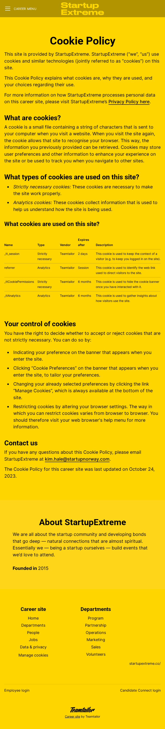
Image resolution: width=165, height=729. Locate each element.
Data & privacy (33, 647)
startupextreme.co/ (145, 663)
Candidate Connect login (140, 690)
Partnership (95, 625)
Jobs (33, 639)
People (33, 632)
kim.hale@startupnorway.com (77, 459)
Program (96, 618)
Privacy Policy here (129, 101)
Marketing (96, 639)
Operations (96, 632)
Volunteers (95, 654)
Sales (96, 647)
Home (33, 618)
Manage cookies (33, 655)
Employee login (16, 690)
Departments (33, 625)
